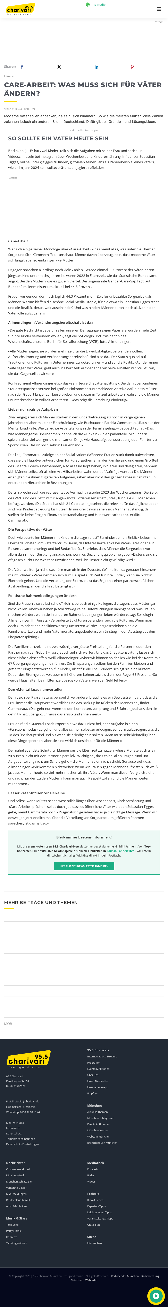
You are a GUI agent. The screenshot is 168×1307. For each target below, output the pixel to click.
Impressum (13, 1128)
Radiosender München (125, 1276)
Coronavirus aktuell (18, 1169)
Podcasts (92, 1169)
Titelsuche (12, 1224)
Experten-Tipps (96, 1206)
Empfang (92, 1093)
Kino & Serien (95, 1200)
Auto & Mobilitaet (17, 1206)
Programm (93, 1062)
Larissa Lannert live (120, 851)
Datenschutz (14, 1133)
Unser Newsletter (97, 1081)
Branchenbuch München (102, 1143)
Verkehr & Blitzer (16, 1188)
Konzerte (11, 1237)
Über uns (92, 1075)
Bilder (90, 1175)
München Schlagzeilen (100, 1118)
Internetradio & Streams (102, 1056)
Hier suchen (94, 1243)
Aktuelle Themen (97, 1112)
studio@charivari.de (27, 1101)
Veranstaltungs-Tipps (100, 1218)
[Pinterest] (132, 67)
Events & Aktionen (98, 1069)
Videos (91, 1181)
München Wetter (97, 1130)
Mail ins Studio (15, 1123)
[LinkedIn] (95, 67)
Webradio (91, 1280)
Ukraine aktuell (15, 1175)
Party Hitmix (14, 1231)
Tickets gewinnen (16, 1243)
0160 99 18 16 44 (30, 1112)
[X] (58, 67)
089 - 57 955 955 (25, 1107)
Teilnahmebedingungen (20, 1139)
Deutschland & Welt (18, 1200)
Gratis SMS (93, 1224)
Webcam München (98, 1136)
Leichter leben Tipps (99, 1212)
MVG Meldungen (16, 1194)
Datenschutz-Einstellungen (22, 1144)
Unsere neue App (97, 1087)
